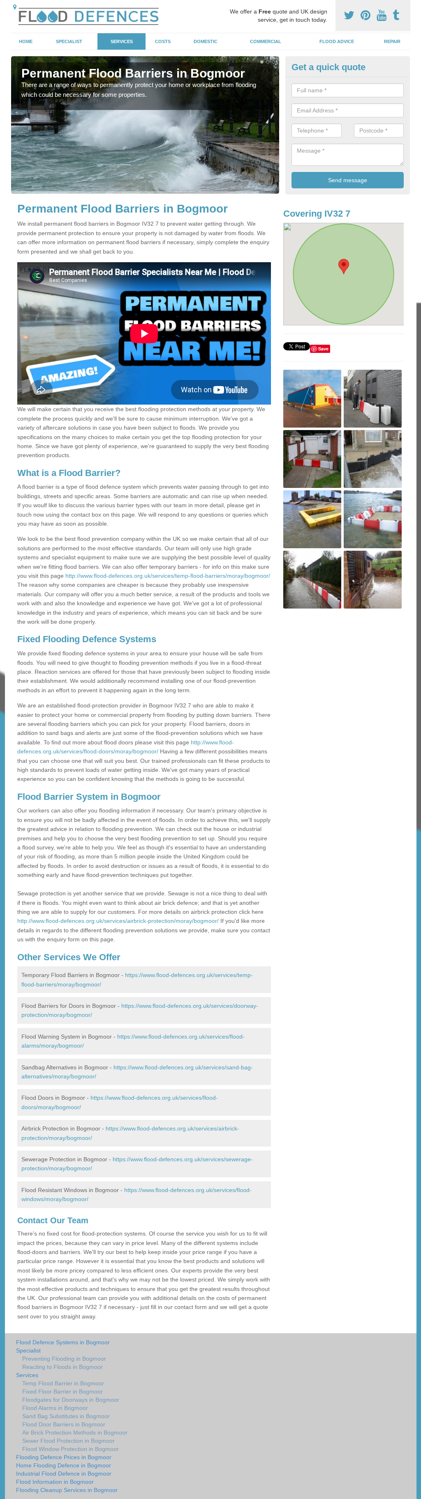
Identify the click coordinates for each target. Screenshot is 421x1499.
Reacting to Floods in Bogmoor (62, 1367)
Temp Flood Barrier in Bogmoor (63, 1383)
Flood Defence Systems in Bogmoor (63, 1342)
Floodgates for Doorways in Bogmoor (70, 1399)
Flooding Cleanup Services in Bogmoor (67, 1490)
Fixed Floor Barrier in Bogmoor (62, 1391)
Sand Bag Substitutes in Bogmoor (66, 1416)
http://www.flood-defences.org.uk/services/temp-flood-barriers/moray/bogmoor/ (167, 575)
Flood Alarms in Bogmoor (55, 1408)
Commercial (265, 41)
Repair (392, 41)
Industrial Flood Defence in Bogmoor (63, 1473)
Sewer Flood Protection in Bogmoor (68, 1440)
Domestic (205, 41)
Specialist (69, 41)
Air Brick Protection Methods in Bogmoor (74, 1432)
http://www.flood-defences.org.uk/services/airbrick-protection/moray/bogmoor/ (118, 921)
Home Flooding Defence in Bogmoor (63, 1465)
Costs (163, 41)
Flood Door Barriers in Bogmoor (63, 1424)
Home (25, 41)
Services (122, 41)
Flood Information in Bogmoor (55, 1481)
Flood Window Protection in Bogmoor (70, 1449)
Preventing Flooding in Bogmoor (64, 1358)
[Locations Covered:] (14, 7)
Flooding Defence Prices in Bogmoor (63, 1457)
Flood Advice (336, 41)
